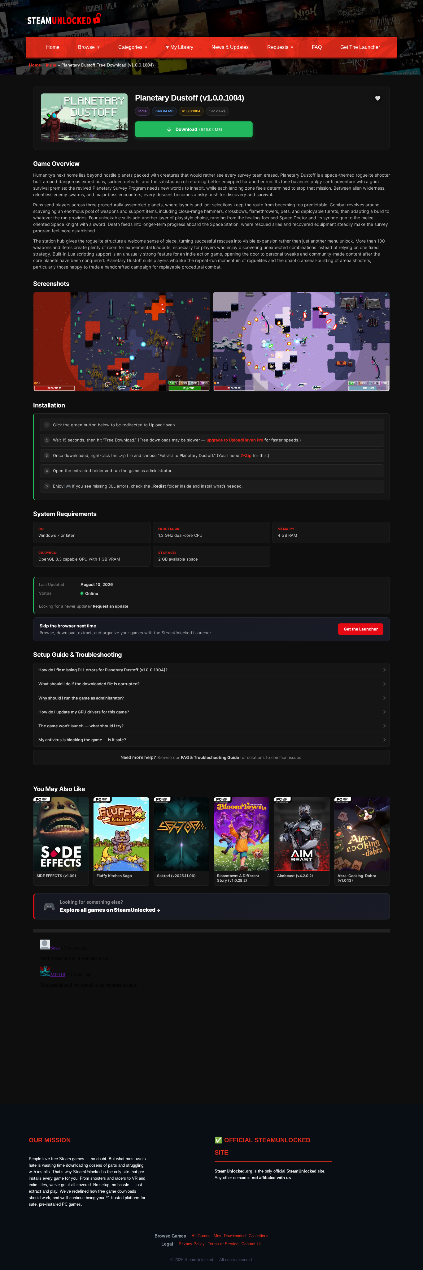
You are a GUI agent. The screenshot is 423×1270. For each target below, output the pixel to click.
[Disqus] (211, 1014)
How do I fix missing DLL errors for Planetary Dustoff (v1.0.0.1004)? (103, 669)
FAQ (317, 47)
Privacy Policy (192, 1243)
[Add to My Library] (377, 98)
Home (52, 47)
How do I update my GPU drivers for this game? (83, 711)
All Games (201, 1235)
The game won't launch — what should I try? (81, 725)
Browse (86, 47)
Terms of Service (223, 1243)
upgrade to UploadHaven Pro (235, 439)
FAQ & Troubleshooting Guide (210, 757)
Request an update (110, 606)
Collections (258, 1235)
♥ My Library (179, 47)
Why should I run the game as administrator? (81, 697)
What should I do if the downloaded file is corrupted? (89, 683)
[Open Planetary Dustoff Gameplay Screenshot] (301, 342)
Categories (130, 47)
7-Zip (246, 455)
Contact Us (252, 1243)
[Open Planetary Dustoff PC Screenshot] (121, 342)
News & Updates (230, 47)
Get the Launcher (360, 47)
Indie (51, 64)
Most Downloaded (230, 1235)
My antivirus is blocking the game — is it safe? (82, 739)
